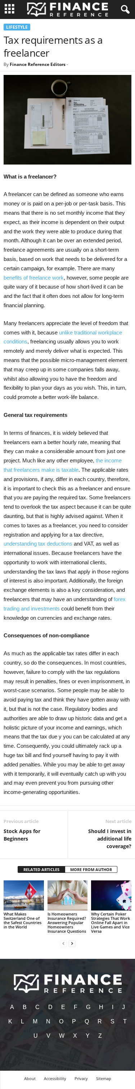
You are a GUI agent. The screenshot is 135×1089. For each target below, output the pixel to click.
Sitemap (103, 1078)
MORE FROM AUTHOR (91, 869)
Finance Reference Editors (38, 64)
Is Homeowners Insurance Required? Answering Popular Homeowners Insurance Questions (67, 922)
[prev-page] (63, 943)
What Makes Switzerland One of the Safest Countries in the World (22, 920)
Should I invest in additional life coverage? (109, 839)
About (30, 1078)
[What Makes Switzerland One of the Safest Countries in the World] (24, 895)
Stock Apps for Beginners (22, 835)
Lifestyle (17, 27)
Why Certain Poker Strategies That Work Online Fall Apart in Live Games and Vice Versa (110, 922)
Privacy (81, 1078)
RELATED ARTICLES (41, 869)
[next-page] (72, 943)
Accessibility (55, 1078)
